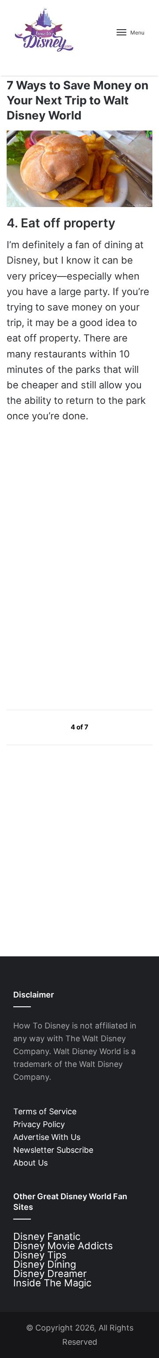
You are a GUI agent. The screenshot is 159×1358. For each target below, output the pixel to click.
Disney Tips (40, 1255)
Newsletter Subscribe (53, 1150)
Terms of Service (44, 1111)
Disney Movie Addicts (63, 1245)
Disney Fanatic (46, 1236)
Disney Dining (44, 1264)
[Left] (50, 727)
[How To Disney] (44, 30)
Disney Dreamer (50, 1273)
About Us (30, 1162)
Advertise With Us (46, 1137)
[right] (109, 727)
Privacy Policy (39, 1124)
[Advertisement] (73, 618)
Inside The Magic (52, 1283)
